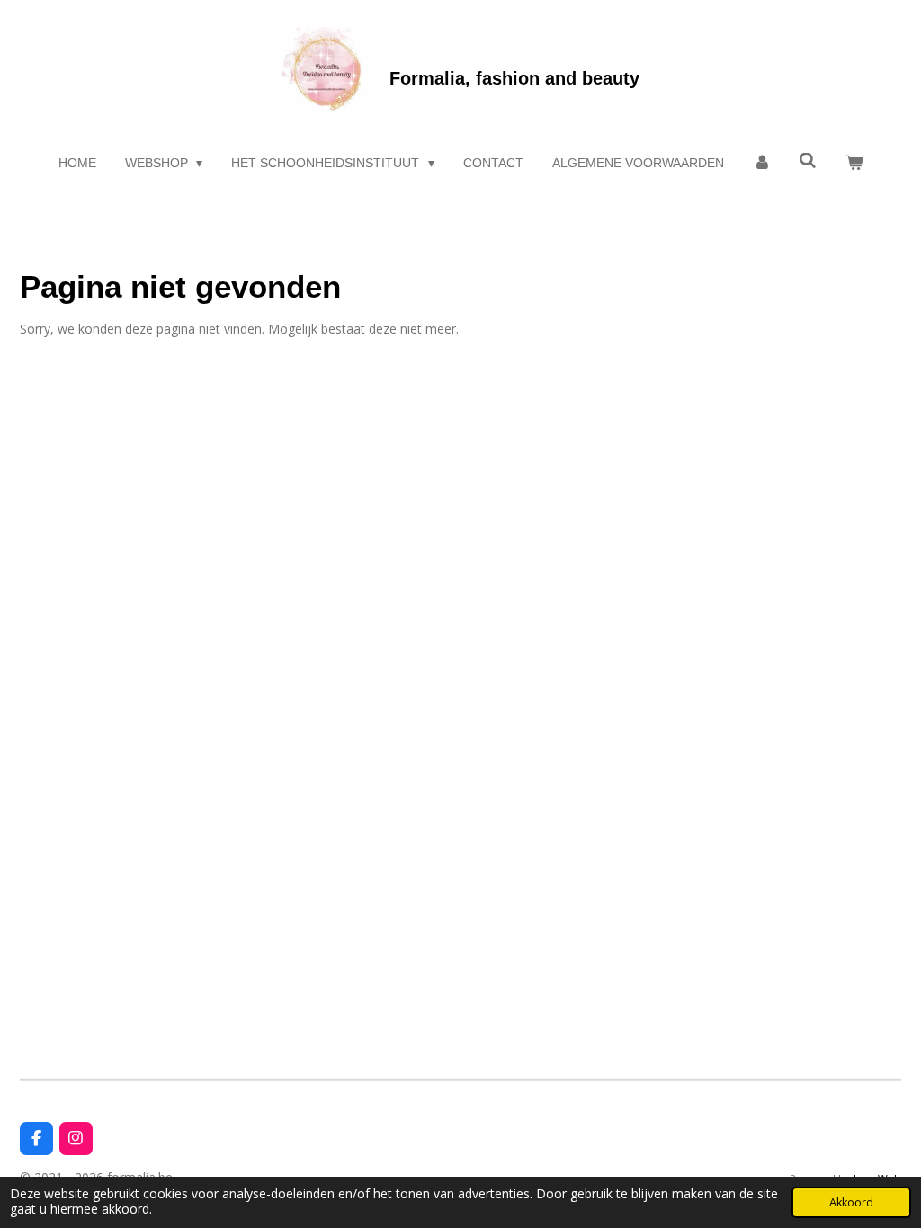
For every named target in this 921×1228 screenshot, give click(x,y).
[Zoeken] (808, 161)
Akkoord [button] (851, 1202)
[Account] (762, 163)
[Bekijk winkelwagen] (854, 163)
